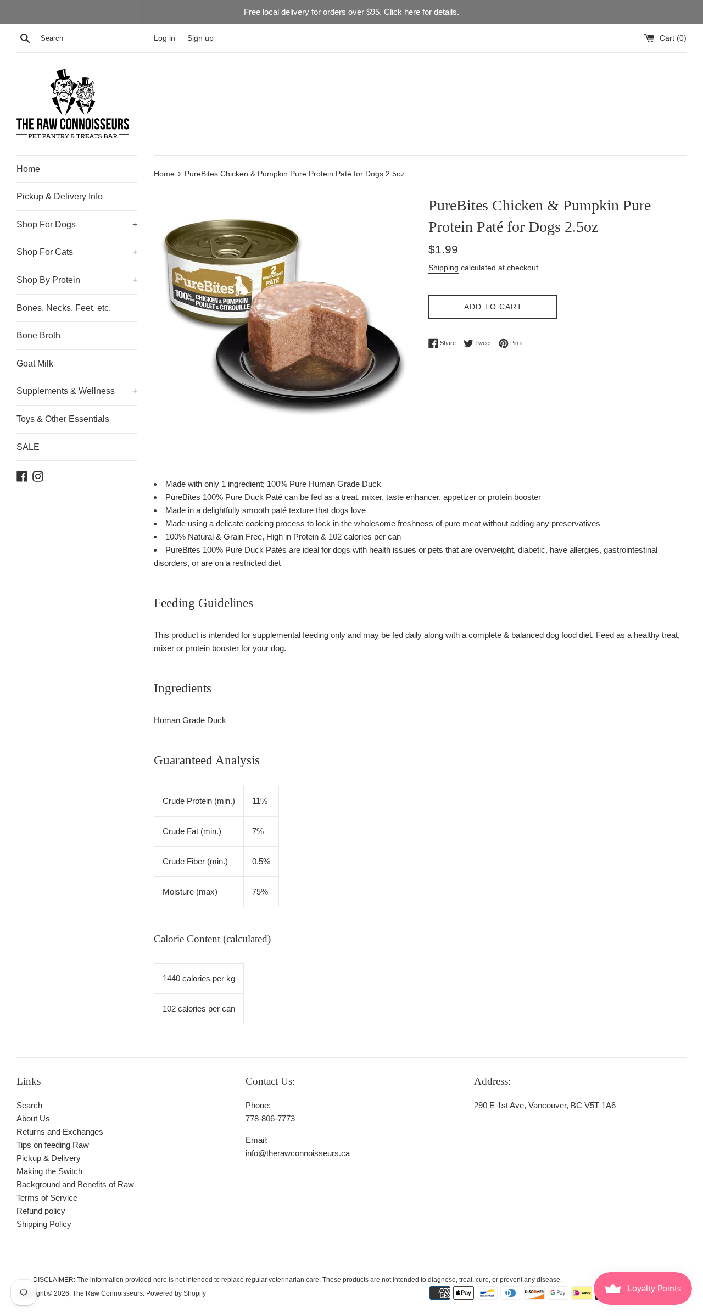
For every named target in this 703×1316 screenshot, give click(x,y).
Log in (164, 38)
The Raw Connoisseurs (107, 1293)
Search (29, 1105)
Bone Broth (38, 335)
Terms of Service (46, 1197)
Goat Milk (34, 363)
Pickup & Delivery (48, 1158)
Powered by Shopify (176, 1293)
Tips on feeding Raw (52, 1145)
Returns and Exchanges (59, 1131)
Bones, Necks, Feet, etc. (63, 308)
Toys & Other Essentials (62, 419)
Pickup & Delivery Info (59, 196)
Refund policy (40, 1210)
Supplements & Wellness (76, 391)
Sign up (200, 38)
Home (28, 169)
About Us (33, 1118)
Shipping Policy (43, 1224)
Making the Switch (49, 1171)
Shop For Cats (76, 252)
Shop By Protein (76, 280)
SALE (28, 447)
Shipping (443, 267)
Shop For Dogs (76, 224)
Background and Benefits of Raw (75, 1184)
